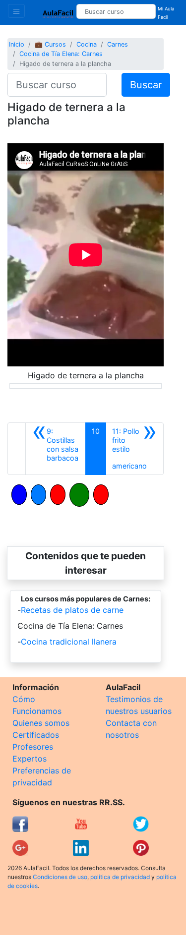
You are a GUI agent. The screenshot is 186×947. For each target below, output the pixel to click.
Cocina (86, 44)
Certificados (35, 735)
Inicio (16, 44)
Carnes (117, 44)
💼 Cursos (50, 44)
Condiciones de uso (60, 877)
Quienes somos (40, 723)
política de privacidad (120, 877)
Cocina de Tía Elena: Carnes (61, 54)
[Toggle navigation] (16, 11)
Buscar (146, 85)
